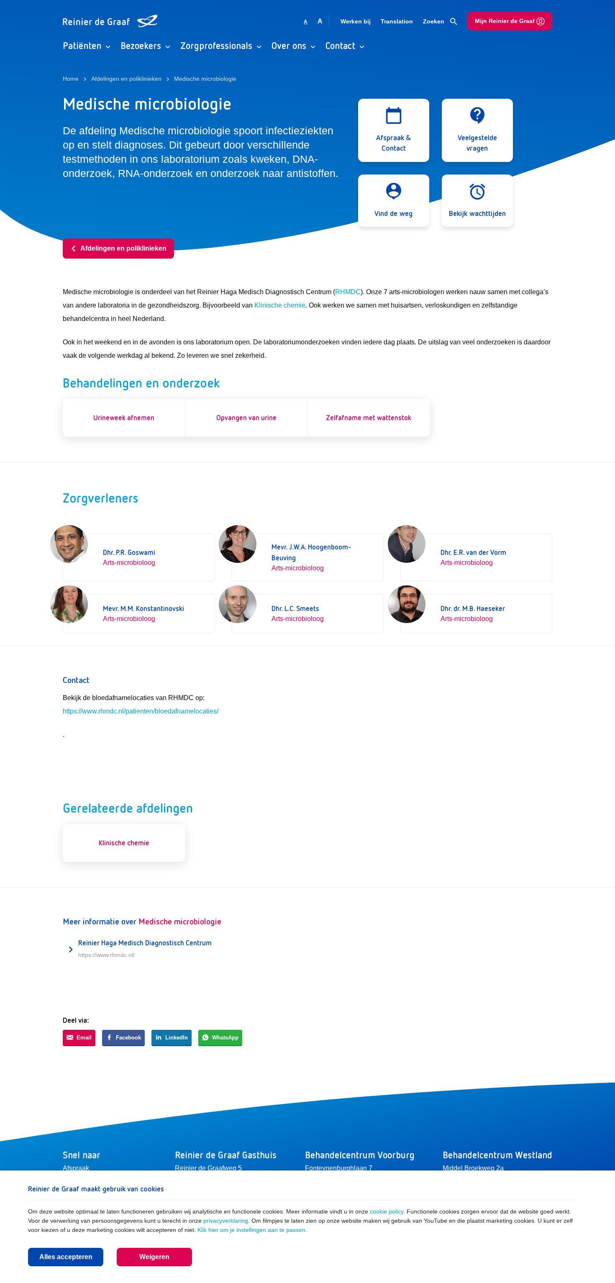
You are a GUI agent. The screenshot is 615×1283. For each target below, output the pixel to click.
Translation (397, 21)
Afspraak (76, 1168)
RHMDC (348, 291)
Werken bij (356, 21)
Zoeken (434, 21)
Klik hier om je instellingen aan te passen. (252, 1230)
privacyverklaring (225, 1220)
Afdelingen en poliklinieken (123, 248)
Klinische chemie (279, 305)
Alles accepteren (65, 1256)
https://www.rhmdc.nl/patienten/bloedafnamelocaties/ (140, 711)
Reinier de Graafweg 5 (208, 1168)
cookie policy (386, 1211)
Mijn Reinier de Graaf (505, 21)
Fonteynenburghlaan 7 (338, 1168)
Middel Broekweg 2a (473, 1168)
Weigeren (154, 1256)
